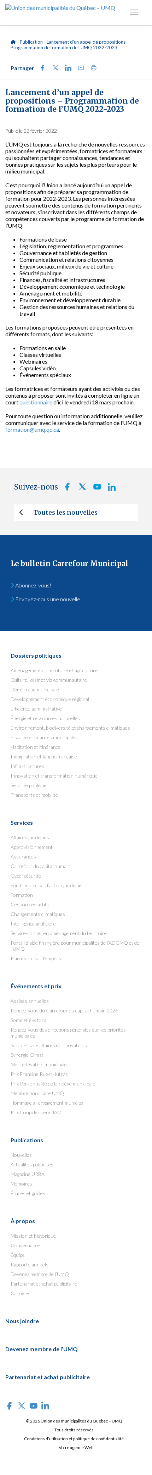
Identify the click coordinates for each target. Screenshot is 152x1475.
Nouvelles (21, 1155)
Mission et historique (33, 1236)
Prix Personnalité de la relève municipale (53, 1084)
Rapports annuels (29, 1264)
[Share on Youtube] (95, 488)
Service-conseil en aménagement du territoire (59, 933)
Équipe (18, 1255)
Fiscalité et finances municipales (44, 737)
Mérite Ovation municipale (39, 1064)
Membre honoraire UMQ (37, 1093)
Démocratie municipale (35, 689)
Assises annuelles (30, 1001)
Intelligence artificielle (33, 924)
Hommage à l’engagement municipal (47, 1103)
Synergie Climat (27, 1055)
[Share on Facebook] (40, 68)
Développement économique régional (50, 699)
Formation (22, 895)
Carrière (20, 1293)
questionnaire (35, 402)
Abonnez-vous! (32, 585)
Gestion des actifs (30, 904)
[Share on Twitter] (53, 68)
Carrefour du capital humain (40, 866)
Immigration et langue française (44, 756)
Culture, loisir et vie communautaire (49, 680)
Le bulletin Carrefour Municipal (69, 563)
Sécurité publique (29, 785)
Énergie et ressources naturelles (45, 718)
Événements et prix (36, 986)
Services (22, 822)
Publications (27, 1140)
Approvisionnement (32, 847)
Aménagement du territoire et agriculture (54, 670)
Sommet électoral (29, 1020)
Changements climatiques (38, 914)
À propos (23, 1220)
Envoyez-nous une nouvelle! (48, 599)
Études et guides (28, 1193)
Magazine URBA (28, 1174)
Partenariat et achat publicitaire (44, 1284)
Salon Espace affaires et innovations (49, 1045)
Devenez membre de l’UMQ (40, 1274)
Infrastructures (27, 766)
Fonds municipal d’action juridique (46, 885)
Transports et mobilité (34, 795)
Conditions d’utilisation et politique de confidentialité (74, 1438)
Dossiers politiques (36, 655)
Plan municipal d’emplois (36, 958)
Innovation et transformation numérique (54, 776)
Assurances (23, 856)
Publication (31, 42)
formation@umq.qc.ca (32, 429)
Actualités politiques (32, 1164)
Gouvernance (25, 1245)
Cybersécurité (26, 876)
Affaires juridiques (30, 837)
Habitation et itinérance (35, 747)
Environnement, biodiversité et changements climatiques (70, 728)
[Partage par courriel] (78, 68)
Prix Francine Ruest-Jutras (39, 1074)
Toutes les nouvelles (66, 512)
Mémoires (21, 1184)
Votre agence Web (76, 1447)
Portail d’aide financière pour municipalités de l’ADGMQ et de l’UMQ (75, 946)
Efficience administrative (36, 709)
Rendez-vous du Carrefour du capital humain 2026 (64, 1010)
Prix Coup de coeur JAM (36, 1112)
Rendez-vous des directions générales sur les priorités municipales (68, 1033)
